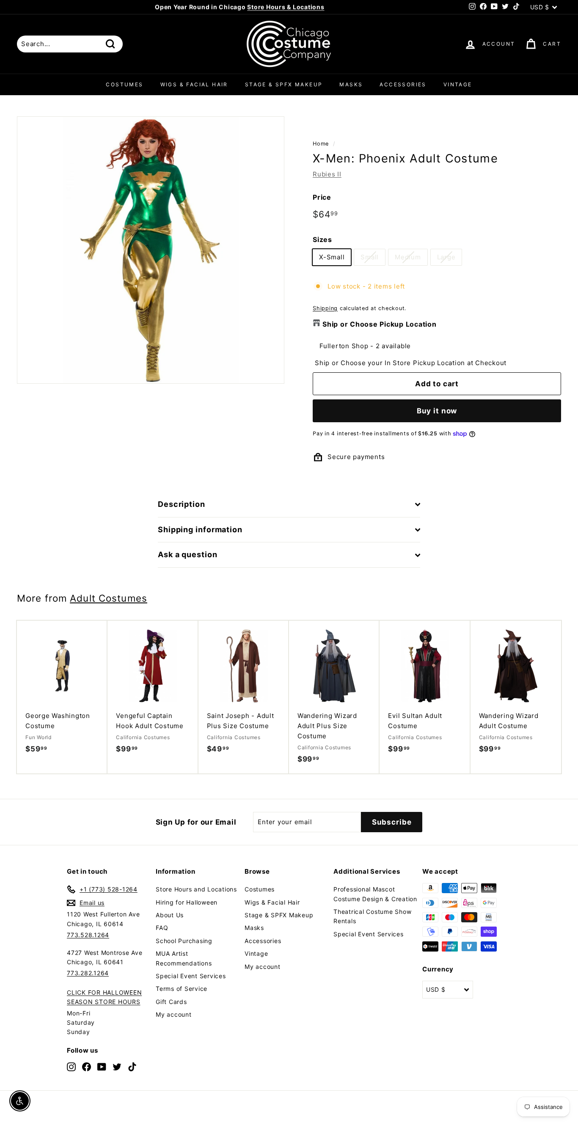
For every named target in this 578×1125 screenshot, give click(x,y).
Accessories (403, 84)
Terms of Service (181, 988)
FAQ (162, 927)
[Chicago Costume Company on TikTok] (132, 1067)
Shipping (325, 308)
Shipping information (200, 529)
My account (174, 1014)
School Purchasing (184, 940)
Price (322, 197)
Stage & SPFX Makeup (284, 84)
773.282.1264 (88, 972)
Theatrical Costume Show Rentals (372, 916)
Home (321, 143)
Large (446, 257)
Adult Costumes (108, 598)
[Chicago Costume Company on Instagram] (71, 1067)
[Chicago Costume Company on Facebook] (86, 1067)
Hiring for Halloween (186, 902)
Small (370, 257)
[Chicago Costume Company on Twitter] (117, 1067)
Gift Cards (171, 1001)
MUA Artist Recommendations (184, 958)
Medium (408, 257)
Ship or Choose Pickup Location (379, 324)
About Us (170, 915)
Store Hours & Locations (285, 7)
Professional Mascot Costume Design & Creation (375, 894)
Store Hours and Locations (196, 889)
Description (181, 504)
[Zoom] (150, 250)
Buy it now (437, 411)
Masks (351, 84)
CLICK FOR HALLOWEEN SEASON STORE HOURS (104, 997)
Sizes (322, 239)
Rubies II (327, 174)
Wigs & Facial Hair (194, 84)
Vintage (457, 84)
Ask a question (187, 554)
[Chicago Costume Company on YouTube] (101, 1067)
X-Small (331, 257)
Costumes (124, 84)
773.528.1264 (88, 934)
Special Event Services (191, 975)
